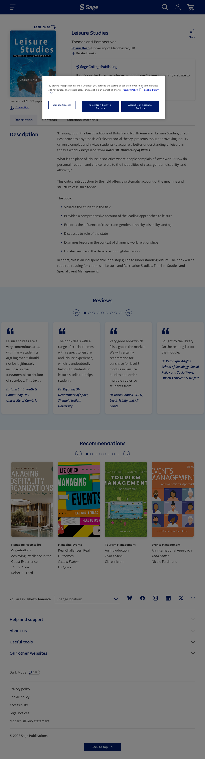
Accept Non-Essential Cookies (140, 106)
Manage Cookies (62, 104)
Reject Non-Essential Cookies (100, 106)
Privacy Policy (130, 89)
